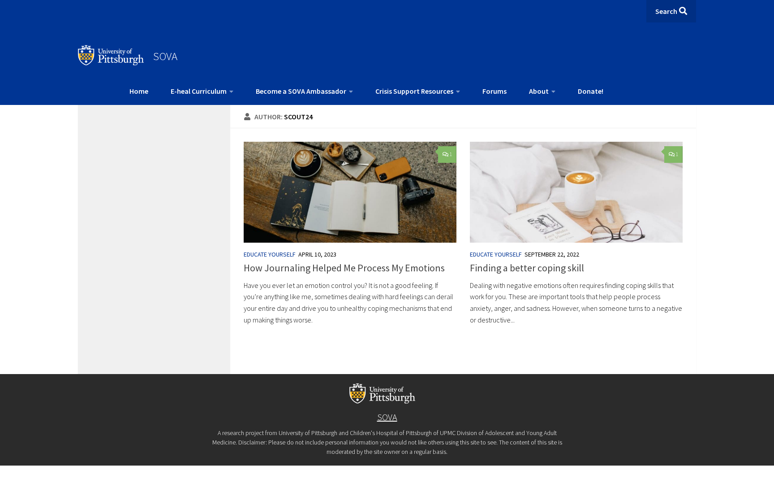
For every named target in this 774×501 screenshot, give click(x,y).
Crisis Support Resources (414, 91)
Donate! (590, 91)
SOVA (165, 56)
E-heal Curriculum (199, 91)
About (539, 91)
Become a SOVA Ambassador (301, 91)
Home (138, 91)
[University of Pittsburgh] (111, 62)
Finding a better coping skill (527, 267)
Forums (494, 91)
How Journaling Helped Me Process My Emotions (344, 267)
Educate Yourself (270, 254)
